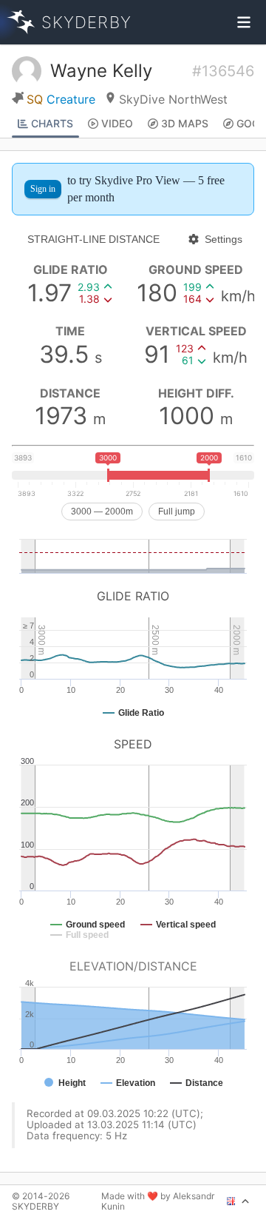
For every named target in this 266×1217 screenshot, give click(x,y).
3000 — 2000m (102, 511)
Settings (223, 239)
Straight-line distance (93, 239)
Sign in (42, 189)
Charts (52, 123)
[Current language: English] (238, 1201)
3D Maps (184, 123)
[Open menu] (244, 22)
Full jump (176, 511)
